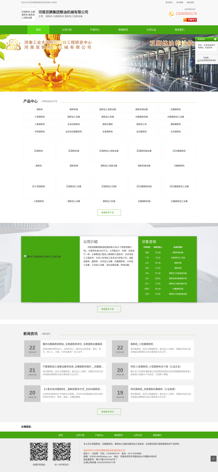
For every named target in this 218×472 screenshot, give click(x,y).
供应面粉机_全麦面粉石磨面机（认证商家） (154, 389)
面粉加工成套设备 (107, 109)
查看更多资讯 (107, 412)
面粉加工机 (141, 124)
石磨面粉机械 (141, 117)
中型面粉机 (40, 131)
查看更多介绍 (107, 309)
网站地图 (190, 2)
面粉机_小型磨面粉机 (142, 344)
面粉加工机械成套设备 (178, 273)
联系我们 (169, 2)
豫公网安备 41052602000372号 (101, 462)
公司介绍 (66, 29)
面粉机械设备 (141, 109)
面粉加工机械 (107, 117)
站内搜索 (179, 2)
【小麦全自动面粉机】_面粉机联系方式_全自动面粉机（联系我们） (78, 389)
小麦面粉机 (40, 124)
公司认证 (151, 29)
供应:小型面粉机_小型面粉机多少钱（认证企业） (156, 366)
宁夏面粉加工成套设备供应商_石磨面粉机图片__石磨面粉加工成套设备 (80, 366)
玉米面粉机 (176, 131)
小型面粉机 (40, 117)
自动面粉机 (141, 131)
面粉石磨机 (107, 124)
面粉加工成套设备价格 (178, 284)
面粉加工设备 (73, 117)
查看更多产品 (107, 212)
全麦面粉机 (107, 131)
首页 (38, 29)
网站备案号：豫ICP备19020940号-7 (100, 459)
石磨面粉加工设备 (175, 117)
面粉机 (40, 109)
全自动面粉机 (73, 124)
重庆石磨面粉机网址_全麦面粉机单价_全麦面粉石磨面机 (72, 344)
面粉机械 (74, 109)
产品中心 (95, 29)
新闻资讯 (123, 29)
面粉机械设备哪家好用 (178, 278)
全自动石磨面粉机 (73, 131)
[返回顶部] (214, 459)
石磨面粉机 (176, 109)
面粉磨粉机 (176, 124)
